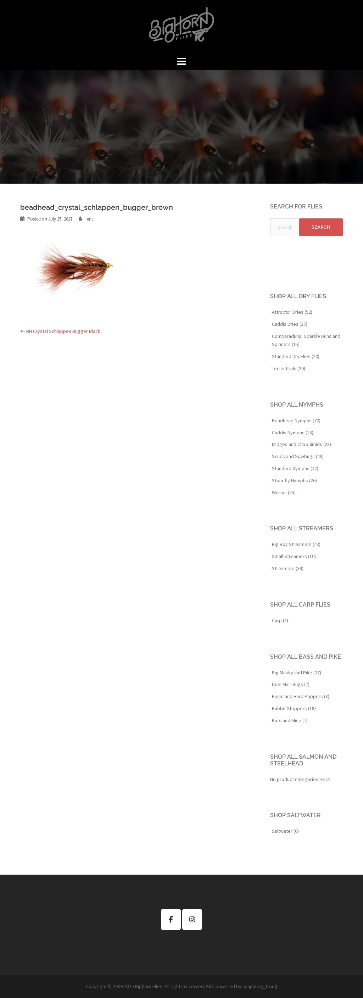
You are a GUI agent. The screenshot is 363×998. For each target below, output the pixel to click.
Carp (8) (280, 620)
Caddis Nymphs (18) (292, 432)
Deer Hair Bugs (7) (290, 684)
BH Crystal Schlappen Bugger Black (63, 331)
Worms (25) (284, 492)
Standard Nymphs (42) (295, 468)
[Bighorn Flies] (181, 27)
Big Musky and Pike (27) (296, 672)
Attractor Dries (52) (292, 312)
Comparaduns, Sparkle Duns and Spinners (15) (306, 340)
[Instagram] (192, 919)
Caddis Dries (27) (289, 324)
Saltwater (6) (285, 831)
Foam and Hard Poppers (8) (300, 696)
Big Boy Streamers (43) (296, 544)
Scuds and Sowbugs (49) (298, 456)
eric (90, 219)
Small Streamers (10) (294, 556)
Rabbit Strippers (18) (294, 708)
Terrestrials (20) (288, 368)
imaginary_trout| (259, 986)
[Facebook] (171, 919)
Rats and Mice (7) (290, 720)
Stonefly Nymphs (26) (294, 480)
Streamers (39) (287, 568)
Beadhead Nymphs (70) (296, 420)
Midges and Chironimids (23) (301, 444)
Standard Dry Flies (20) (295, 356)
